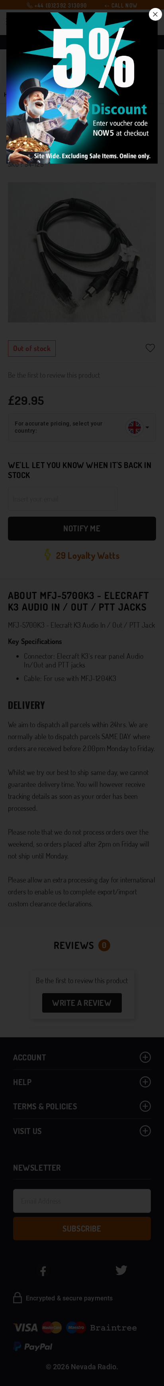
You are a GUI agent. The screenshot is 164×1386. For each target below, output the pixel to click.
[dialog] (82, 693)
